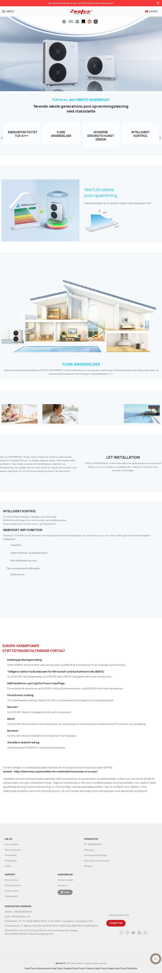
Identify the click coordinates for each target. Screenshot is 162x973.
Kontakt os (63, 885)
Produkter (91, 839)
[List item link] (54, 911)
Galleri (8, 866)
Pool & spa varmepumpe (96, 860)
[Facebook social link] (121, 932)
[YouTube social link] (133, 932)
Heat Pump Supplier (61, 968)
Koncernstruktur (13, 850)
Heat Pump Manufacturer (38, 968)
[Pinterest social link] (139, 932)
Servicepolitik (11, 896)
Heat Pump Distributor (125, 968)
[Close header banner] (158, 3)
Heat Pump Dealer (104, 968)
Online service (12, 891)
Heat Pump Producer (83, 968)
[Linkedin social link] (145, 932)
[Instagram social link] (127, 932)
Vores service (11, 880)
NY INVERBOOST (93, 844)
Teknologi (89, 850)
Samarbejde (65, 874)
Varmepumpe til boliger (95, 855)
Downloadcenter (13, 885)
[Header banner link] (76, 3)
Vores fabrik (11, 855)
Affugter (88, 866)
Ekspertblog (11, 860)
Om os (8, 839)
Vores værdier (12, 844)
